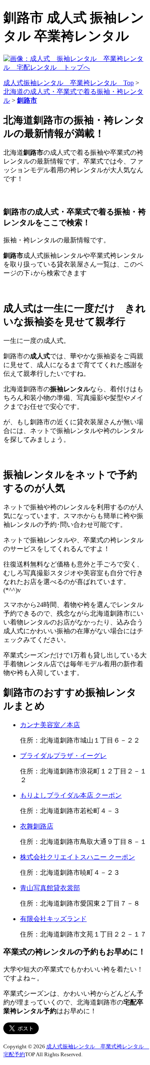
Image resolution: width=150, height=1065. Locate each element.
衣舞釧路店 (36, 826)
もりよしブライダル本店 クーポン (71, 795)
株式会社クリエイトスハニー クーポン (77, 857)
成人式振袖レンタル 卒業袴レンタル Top (68, 82)
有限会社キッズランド (53, 918)
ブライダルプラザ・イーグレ (63, 755)
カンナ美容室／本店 (50, 724)
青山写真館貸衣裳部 (50, 887)
